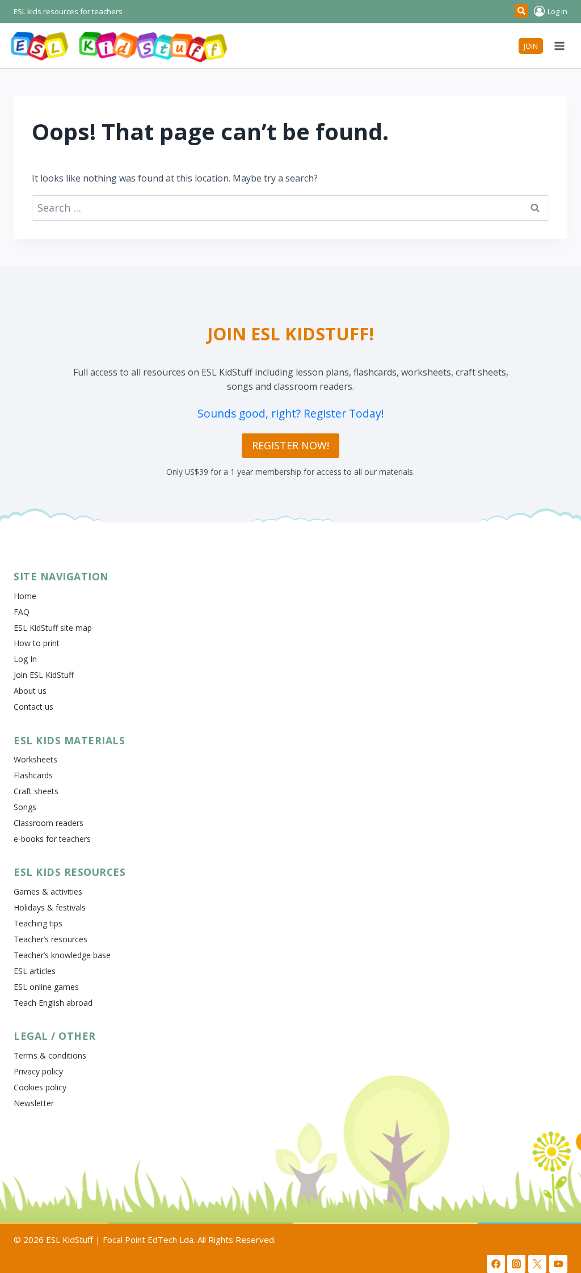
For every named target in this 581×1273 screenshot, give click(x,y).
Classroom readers (48, 822)
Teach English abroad (53, 1002)
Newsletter (34, 1103)
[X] (537, 1264)
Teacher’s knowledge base (62, 955)
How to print (37, 643)
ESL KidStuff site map (53, 627)
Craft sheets (36, 791)
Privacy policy (38, 1071)
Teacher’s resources (50, 939)
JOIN (531, 46)
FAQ (22, 611)
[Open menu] (559, 45)
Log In (25, 659)
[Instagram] (516, 1264)
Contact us (33, 706)
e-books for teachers (52, 838)
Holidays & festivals (50, 907)
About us (30, 690)
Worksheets (35, 759)
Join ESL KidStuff (44, 674)
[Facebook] (496, 1264)
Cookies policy (40, 1087)
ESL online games (46, 986)
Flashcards (33, 775)
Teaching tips (38, 923)
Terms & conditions (50, 1055)
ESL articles (35, 971)
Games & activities (48, 891)
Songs (25, 807)
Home (25, 596)
